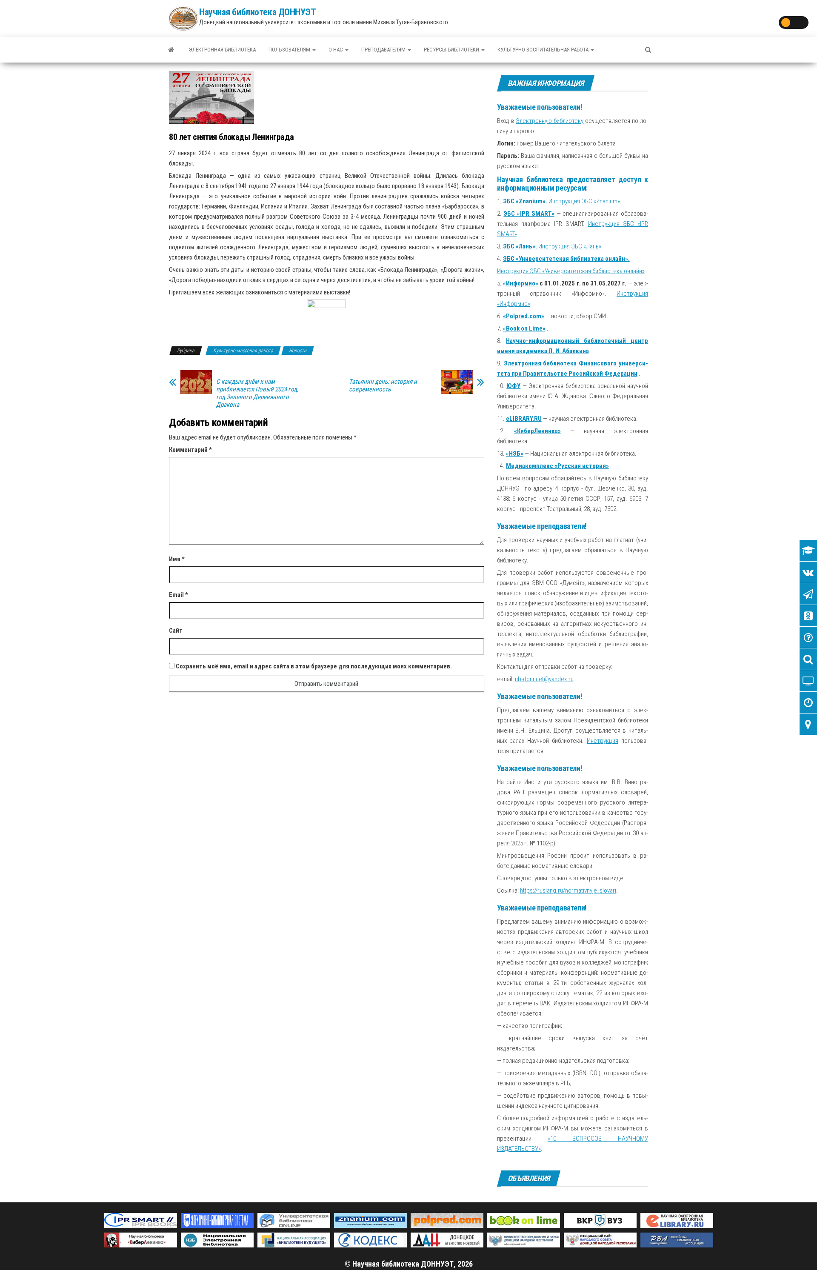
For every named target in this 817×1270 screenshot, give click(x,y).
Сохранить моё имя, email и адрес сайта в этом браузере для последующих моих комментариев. (314, 666)
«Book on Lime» (524, 328)
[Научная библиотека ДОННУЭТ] (171, 50)
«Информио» (520, 283)
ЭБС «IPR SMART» (528, 213)
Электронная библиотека (222, 49)
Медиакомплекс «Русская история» (557, 466)
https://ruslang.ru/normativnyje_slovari (568, 890)
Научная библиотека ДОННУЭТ (257, 12)
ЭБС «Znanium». (525, 201)
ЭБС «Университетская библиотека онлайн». (566, 259)
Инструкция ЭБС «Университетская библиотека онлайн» (571, 271)
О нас (336, 49)
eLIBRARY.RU (524, 418)
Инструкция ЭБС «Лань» (569, 246)
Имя (177, 559)
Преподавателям (384, 49)
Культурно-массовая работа (243, 351)
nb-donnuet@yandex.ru (544, 679)
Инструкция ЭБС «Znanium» (584, 201)
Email (178, 595)
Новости (297, 351)
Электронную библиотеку (549, 121)
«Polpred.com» (523, 316)
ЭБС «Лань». (520, 246)
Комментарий (190, 450)
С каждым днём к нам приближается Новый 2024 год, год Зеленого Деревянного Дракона (257, 393)
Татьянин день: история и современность (383, 385)
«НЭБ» (514, 453)
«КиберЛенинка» (537, 431)
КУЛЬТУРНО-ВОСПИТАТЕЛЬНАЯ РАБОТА (543, 49)
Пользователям (290, 49)
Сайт (176, 630)
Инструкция (602, 741)
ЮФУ (513, 386)
